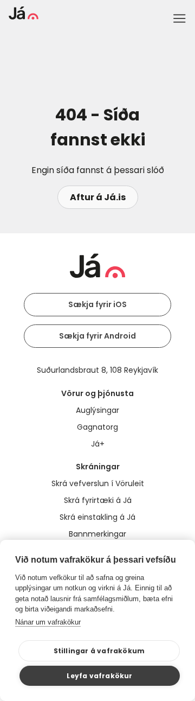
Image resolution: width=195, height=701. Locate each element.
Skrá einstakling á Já (97, 517)
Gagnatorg (97, 427)
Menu (179, 18)
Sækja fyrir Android (97, 335)
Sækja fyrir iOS (97, 304)
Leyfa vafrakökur (99, 675)
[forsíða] (23, 16)
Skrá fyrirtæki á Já (98, 500)
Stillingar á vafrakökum (99, 650)
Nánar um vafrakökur (48, 622)
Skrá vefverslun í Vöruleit (97, 483)
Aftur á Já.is (98, 197)
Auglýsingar (97, 410)
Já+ (98, 443)
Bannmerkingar (97, 533)
